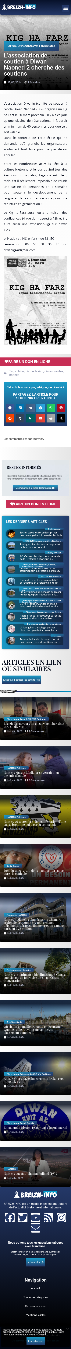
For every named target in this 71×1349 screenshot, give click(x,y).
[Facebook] (10, 1217)
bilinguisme (26, 371)
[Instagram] (61, 1217)
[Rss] (48, 1217)
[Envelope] (35, 1228)
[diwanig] (35, 300)
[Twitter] (22, 1217)
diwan (48, 371)
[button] (65, 8)
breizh (39, 371)
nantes (58, 371)
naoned (14, 375)
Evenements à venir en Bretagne (36, 45)
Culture (12, 45)
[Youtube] (35, 1217)
